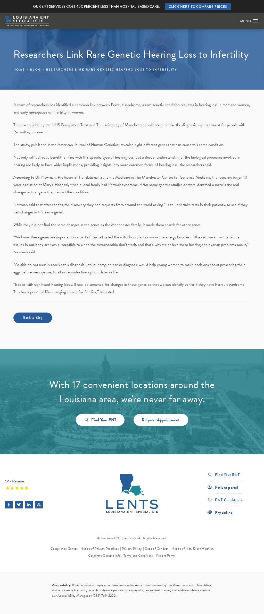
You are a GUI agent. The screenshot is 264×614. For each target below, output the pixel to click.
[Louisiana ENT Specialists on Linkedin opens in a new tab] (29, 504)
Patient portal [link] (226, 487)
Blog (35, 69)
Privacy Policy (132, 548)
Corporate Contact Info (104, 555)
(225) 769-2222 (104, 595)
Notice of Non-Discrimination (192, 548)
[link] (37, 484)
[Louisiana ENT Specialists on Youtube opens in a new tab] (39, 504)
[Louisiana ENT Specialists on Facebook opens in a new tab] (9, 504)
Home (19, 69)
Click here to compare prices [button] (198, 6)
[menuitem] (9, 504)
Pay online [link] (224, 512)
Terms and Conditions (138, 555)
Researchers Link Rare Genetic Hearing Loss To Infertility (111, 69)
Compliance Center (64, 548)
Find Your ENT (103, 420)
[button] (255, 21)
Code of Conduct (156, 548)
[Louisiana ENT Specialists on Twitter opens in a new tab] (19, 504)
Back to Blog (33, 317)
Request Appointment (161, 420)
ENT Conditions (228, 499)
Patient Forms (166, 555)
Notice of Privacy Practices (99, 548)
